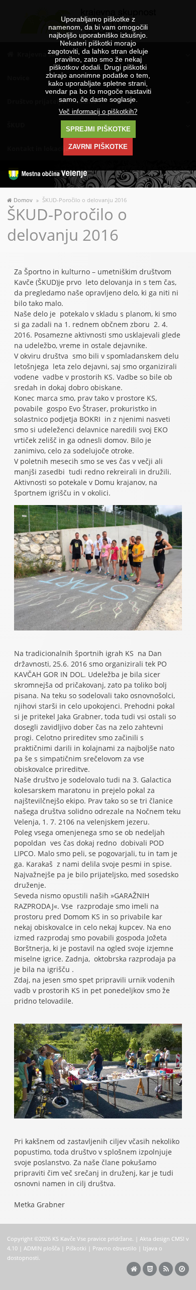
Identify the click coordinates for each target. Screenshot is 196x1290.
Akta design (155, 1238)
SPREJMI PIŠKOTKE (98, 129)
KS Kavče (63, 1238)
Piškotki (76, 1248)
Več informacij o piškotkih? (98, 111)
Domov (23, 200)
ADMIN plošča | (45, 1248)
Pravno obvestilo (114, 1248)
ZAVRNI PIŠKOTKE (98, 146)
